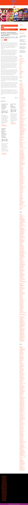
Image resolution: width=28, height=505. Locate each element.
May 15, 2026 (13, 109)
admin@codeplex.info (4, 111)
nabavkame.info (21, 203)
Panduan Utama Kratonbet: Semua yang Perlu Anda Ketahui (4, 106)
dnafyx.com (21, 367)
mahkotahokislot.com (22, 278)
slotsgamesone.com (22, 108)
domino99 (21, 67)
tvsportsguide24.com (22, 274)
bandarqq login (3, 489)
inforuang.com (21, 143)
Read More (4, 125)
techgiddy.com (21, 227)
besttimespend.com (22, 302)
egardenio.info (21, 297)
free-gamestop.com (22, 233)
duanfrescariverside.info (22, 412)
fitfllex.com (21, 141)
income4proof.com (22, 358)
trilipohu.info (21, 208)
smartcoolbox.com (22, 320)
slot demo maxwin (22, 60)
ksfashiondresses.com (22, 288)
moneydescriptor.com (22, 256)
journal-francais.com (22, 160)
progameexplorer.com (22, 462)
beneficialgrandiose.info (22, 180)
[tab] (14, 7)
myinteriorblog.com (22, 436)
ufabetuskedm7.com (22, 335)
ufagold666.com (21, 435)
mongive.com (21, 117)
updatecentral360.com (22, 293)
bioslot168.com (21, 468)
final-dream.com (21, 426)
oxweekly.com (21, 147)
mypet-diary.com (22, 146)
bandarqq (3, 499)
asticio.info (21, 296)
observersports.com (22, 250)
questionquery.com (22, 156)
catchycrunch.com (22, 355)
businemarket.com (22, 254)
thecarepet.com (21, 217)
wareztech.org (21, 235)
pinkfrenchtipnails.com (22, 265)
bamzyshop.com (22, 438)
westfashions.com (22, 149)
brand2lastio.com (22, 132)
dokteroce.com (21, 159)
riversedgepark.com (22, 353)
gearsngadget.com (22, 393)
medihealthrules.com (22, 442)
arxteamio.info (21, 298)
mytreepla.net (21, 396)
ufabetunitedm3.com (22, 333)
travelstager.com (22, 151)
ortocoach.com (21, 310)
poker (20, 64)
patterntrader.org (21, 289)
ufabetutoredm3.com (22, 336)
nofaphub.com (21, 356)
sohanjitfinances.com (22, 321)
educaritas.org (21, 359)
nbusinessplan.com (22, 89)
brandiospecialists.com (22, 114)
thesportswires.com (22, 260)
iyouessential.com (22, 369)
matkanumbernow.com (22, 103)
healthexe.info (21, 170)
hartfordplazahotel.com (22, 201)
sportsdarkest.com (22, 258)
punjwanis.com (21, 214)
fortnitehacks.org (22, 187)
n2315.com (21, 135)
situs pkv (3, 491)
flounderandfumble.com (22, 414)
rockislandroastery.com (22, 463)
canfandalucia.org (22, 445)
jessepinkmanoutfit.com (22, 237)
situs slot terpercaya (4, 479)
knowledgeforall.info (22, 131)
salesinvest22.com (22, 429)
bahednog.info (21, 223)
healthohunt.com (21, 415)
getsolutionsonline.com (22, 119)
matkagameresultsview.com (23, 118)
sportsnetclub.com (22, 245)
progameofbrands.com (22, 100)
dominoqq (21, 76)
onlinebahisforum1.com (22, 349)
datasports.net (21, 268)
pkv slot (20, 62)
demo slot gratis (21, 71)
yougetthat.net (21, 244)
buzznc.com (21, 458)
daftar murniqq (3, 488)
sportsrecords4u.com (22, 400)
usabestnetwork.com (22, 236)
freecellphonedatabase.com (23, 230)
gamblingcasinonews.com (23, 98)
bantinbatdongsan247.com (23, 222)
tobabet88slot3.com (22, 325)
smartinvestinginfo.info (22, 417)
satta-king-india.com (22, 386)
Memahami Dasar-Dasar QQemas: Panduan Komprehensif (23, 40)
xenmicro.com (21, 362)
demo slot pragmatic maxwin (4, 483)
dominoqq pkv (4, 477)
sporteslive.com (21, 263)
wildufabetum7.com (22, 341)
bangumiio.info (21, 178)
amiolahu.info (21, 173)
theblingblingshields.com (22, 264)
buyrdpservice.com (22, 242)
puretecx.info (21, 171)
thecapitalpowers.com (22, 324)
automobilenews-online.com (23, 452)
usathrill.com (21, 443)
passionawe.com (22, 311)
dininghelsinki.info (22, 411)
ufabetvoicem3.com (22, 406)
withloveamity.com (22, 370)
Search (21, 24)
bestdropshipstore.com (22, 378)
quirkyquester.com (22, 317)
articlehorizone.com (22, 388)
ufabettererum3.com (22, 329)
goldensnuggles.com (22, 240)
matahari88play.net (22, 255)
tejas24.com (21, 166)
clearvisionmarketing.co (22, 423)
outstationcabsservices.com (23, 447)
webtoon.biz (21, 259)
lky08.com (21, 138)
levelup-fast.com (21, 395)
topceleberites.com (22, 401)
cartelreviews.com (22, 379)
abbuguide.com (21, 372)
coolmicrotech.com (22, 450)
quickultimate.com (22, 316)
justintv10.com (21, 161)
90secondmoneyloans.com (23, 383)
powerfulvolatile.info (22, 183)
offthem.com (21, 86)
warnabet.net (21, 196)
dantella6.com (21, 107)
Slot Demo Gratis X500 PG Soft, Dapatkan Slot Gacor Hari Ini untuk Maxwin (9, 25)
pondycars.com (21, 439)
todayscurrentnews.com (22, 326)
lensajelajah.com (22, 360)
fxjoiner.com (21, 459)
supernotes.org (21, 291)
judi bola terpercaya (4, 498)
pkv (2, 476)
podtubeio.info (21, 182)
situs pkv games (4, 486)
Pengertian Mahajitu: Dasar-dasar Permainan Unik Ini (23, 36)
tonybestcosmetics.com (22, 457)
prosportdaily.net (21, 428)
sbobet (3, 497)
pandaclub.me (21, 199)
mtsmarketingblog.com (22, 163)
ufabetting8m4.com (22, 402)
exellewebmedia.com (22, 232)
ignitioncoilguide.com (22, 466)
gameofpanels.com (22, 124)
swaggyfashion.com (22, 154)
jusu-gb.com (21, 216)
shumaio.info (21, 185)
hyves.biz (21, 194)
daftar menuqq (5, 487)
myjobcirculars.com (22, 104)
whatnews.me (21, 425)
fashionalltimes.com (22, 453)
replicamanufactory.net (22, 398)
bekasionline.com (22, 88)
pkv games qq (3, 492)
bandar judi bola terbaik (22, 61)
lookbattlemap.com (22, 241)
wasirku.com (21, 165)
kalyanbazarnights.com (22, 110)
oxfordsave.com (21, 247)
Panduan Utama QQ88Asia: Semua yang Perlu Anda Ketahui (23, 47)
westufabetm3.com (22, 339)
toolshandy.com (21, 150)
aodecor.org (21, 189)
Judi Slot (2, 27)
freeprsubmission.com (22, 434)
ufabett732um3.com (22, 420)
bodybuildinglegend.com (22, 157)
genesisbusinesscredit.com (23, 142)
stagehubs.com (21, 346)
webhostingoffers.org (22, 374)
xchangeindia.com (22, 449)
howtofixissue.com (22, 94)
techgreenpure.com (22, 377)
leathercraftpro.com (22, 307)
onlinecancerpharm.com (22, 279)
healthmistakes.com (22, 287)
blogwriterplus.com (22, 218)
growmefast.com (22, 277)
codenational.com (22, 461)
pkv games (21, 73)
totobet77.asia (21, 327)
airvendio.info (21, 169)
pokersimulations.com (22, 397)
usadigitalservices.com (22, 133)
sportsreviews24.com (22, 275)
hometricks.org (21, 306)
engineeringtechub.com (22, 270)
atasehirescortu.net (22, 269)
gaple (20, 59)
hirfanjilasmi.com (22, 305)
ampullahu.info (21, 175)
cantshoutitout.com (22, 91)
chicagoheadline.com (22, 350)
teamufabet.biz (21, 95)
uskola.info (21, 421)
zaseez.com (21, 354)
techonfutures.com (22, 440)
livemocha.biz (21, 192)
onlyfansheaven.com (22, 137)
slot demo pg (21, 70)
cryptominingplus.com (22, 251)
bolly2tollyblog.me (22, 198)
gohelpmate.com (22, 127)
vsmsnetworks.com (22, 85)
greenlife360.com (22, 90)
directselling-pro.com (22, 464)
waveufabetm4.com (22, 407)
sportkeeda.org (21, 301)
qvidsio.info (21, 184)
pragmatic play (3, 483)
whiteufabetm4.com (22, 409)
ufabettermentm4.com (22, 330)
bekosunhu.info (21, 179)
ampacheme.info (22, 174)
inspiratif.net (21, 84)
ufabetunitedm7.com (22, 334)
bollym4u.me (21, 197)
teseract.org (21, 430)
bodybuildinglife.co (22, 283)
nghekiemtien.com (22, 164)
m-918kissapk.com (22, 202)
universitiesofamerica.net (22, 99)
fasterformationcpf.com (22, 239)
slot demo (6, 485)
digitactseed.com (22, 381)
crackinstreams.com (22, 391)
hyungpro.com (21, 261)
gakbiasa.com (21, 204)
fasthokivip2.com (22, 249)
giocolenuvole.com (22, 368)
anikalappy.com (21, 410)
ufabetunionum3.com (22, 403)
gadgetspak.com (22, 392)
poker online (3, 496)
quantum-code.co (22, 424)
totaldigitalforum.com (22, 454)
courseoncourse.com (22, 221)
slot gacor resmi (4, 485)
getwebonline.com (22, 136)
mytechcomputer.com (22, 467)
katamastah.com (22, 294)
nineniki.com (21, 113)
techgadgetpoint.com (22, 273)
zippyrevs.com (21, 102)
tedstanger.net (21, 419)
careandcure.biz (21, 303)
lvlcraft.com (21, 382)
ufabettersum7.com (22, 331)
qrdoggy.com (21, 284)
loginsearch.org (21, 188)
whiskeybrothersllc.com (22, 340)
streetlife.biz (21, 193)
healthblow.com (21, 126)
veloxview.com (21, 338)
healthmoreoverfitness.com (23, 105)
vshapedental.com (22, 444)
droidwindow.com (22, 433)
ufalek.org (21, 280)
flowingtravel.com (22, 112)
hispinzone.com (21, 109)
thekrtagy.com (21, 448)
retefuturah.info (21, 416)
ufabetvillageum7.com (22, 405)
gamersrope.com (22, 231)
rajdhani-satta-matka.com (23, 128)
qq (5, 499)
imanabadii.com (21, 207)
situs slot (21, 65)
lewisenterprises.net (22, 365)
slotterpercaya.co (22, 319)
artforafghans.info (22, 168)
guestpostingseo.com (22, 219)
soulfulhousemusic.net (22, 322)
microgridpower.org (22, 308)
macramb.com (21, 145)
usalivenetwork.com (22, 228)
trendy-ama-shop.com (22, 431)
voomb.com (21, 272)
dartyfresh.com (21, 364)
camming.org (21, 351)
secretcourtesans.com (22, 348)
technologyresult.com (22, 373)
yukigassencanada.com (22, 387)
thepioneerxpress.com (22, 93)
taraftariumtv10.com (22, 155)
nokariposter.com (22, 121)
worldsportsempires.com (22, 292)
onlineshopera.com (22, 363)
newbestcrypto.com (22, 246)
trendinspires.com (22, 152)
